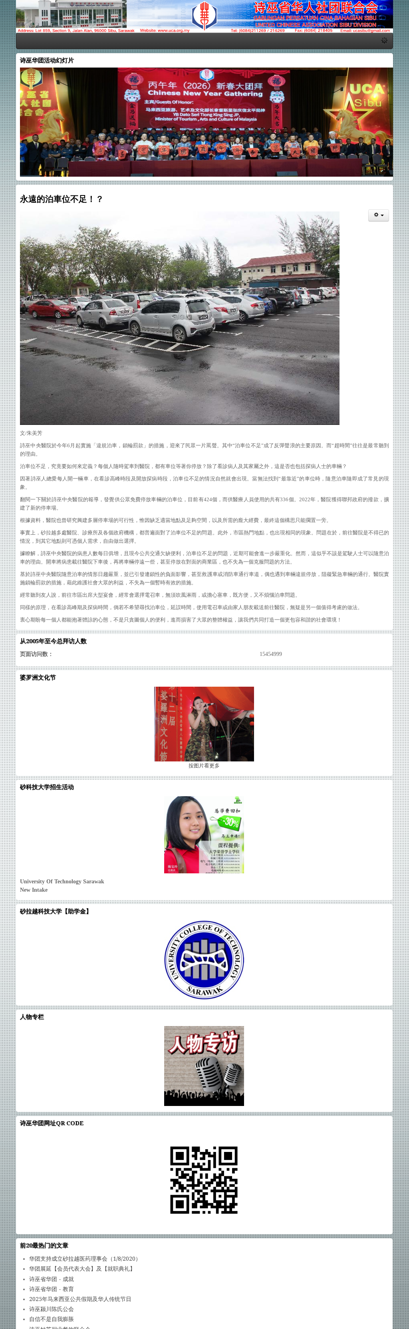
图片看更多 (204, 751)
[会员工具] (390, 217)
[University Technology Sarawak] (204, 820)
